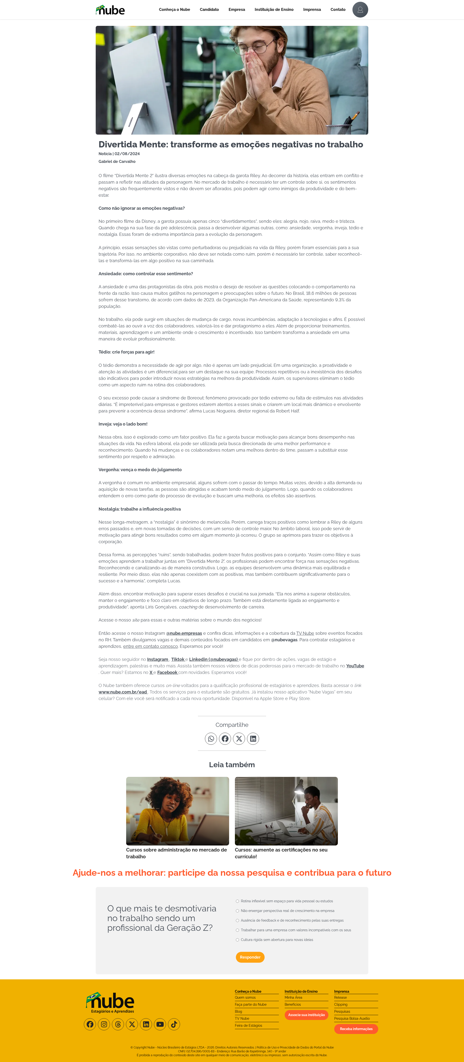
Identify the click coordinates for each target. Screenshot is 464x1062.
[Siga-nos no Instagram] (104, 1024)
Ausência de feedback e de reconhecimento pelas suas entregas (292, 920)
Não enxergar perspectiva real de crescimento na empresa (287, 911)
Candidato (209, 9)
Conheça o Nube (174, 9)
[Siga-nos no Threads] (118, 1024)
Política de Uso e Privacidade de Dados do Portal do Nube (295, 1047)
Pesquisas (342, 1011)
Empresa (237, 9)
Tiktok (178, 659)
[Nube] (125, 9)
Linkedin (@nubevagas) (214, 659)
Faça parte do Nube (251, 1004)
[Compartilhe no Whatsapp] (211, 739)
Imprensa (312, 9)
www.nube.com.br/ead (123, 691)
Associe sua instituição (306, 1015)
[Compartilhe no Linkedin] (253, 739)
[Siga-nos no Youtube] (160, 1024)
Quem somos (245, 997)
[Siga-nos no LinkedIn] (146, 1024)
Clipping (341, 1004)
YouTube (355, 665)
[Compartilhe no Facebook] (225, 739)
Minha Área (293, 997)
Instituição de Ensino (274, 9)
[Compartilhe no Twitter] (239, 739)
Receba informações (356, 1029)
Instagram (158, 659)
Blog (238, 1011)
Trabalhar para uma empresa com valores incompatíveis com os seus (296, 930)
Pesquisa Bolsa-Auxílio (352, 1018)
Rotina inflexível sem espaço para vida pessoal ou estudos (287, 901)
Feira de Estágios (248, 1025)
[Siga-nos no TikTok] (174, 1024)
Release (340, 997)
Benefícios (293, 1004)
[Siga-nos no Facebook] (90, 1024)
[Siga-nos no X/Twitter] (132, 1024)
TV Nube (242, 1018)
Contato (338, 9)
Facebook (167, 672)
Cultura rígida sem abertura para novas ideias (277, 940)
